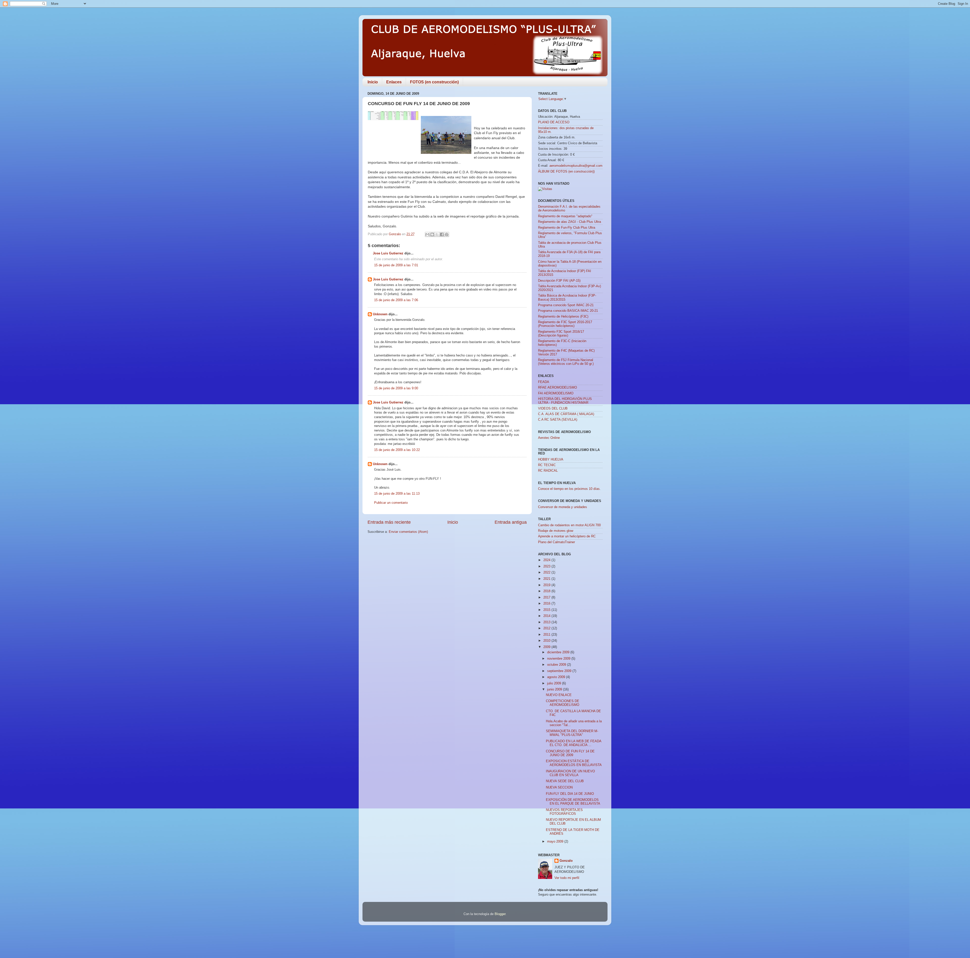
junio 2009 (555, 689)
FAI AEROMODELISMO (555, 393)
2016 (547, 603)
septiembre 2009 (559, 671)
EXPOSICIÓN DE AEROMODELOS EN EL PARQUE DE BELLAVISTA (573, 801)
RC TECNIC (547, 465)
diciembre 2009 (558, 652)
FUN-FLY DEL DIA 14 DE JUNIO (570, 794)
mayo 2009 (555, 841)
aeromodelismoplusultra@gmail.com (575, 165)
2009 (547, 647)
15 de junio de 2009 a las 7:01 (396, 265)
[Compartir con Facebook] (441, 234)
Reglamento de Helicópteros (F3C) (563, 316)
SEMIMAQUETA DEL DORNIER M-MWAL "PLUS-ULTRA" (572, 733)
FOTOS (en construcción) (434, 82)
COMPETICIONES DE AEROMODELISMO (562, 703)
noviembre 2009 (559, 658)
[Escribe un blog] (432, 234)
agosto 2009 (556, 677)
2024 (547, 560)
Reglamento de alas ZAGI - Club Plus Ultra (569, 222)
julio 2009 (554, 683)
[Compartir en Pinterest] (446, 234)
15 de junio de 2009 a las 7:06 (396, 300)
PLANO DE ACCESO (553, 122)
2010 (547, 640)
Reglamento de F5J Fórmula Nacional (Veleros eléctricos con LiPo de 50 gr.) (566, 362)
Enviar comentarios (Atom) (408, 532)
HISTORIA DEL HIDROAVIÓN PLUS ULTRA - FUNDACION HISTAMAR (565, 400)
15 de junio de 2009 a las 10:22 (397, 450)
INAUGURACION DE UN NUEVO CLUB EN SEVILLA (570, 773)
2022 (547, 572)
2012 (547, 628)
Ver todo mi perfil (566, 878)
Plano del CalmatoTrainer (556, 542)
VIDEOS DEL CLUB (553, 408)
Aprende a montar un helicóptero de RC (567, 536)
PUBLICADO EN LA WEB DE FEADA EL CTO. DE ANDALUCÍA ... (573, 743)
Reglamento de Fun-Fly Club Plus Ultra (566, 227)
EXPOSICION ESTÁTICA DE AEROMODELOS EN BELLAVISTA (574, 763)
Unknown (380, 314)
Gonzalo (566, 861)
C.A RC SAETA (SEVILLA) (557, 419)
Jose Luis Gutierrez (388, 253)
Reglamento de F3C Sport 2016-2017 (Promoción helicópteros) (565, 324)
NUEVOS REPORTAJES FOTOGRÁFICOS (564, 812)
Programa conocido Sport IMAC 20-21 (566, 305)
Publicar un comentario (391, 503)
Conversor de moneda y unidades (562, 507)
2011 (547, 634)
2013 (547, 622)
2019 (547, 585)
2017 (547, 597)
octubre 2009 (557, 664)
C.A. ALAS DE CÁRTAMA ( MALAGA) (566, 414)
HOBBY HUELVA (550, 459)
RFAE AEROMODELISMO (557, 387)
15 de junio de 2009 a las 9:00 (396, 388)
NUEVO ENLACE (559, 695)
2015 (547, 610)
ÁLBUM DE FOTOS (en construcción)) (566, 171)
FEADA (543, 382)
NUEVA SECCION (559, 787)
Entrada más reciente (389, 522)
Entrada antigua (511, 522)
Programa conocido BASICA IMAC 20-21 (568, 311)
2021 (547, 579)
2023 (547, 566)
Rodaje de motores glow (555, 531)
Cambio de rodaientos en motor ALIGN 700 (569, 525)
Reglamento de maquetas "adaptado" (565, 216)
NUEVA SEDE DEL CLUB (565, 781)
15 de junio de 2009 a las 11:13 (397, 493)
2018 (547, 591)
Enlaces (394, 82)
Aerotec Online (549, 438)
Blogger (500, 914)
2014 (547, 616)
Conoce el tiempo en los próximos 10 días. (569, 489)
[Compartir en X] (437, 234)
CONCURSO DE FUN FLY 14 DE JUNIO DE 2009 (570, 753)
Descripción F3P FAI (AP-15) (559, 280)
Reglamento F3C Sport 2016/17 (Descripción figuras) (561, 333)
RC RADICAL (548, 470)
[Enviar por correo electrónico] (427, 234)
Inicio (373, 82)
